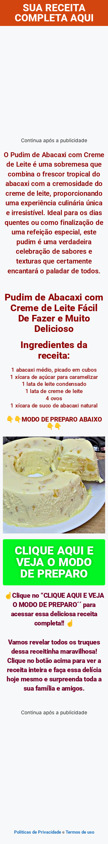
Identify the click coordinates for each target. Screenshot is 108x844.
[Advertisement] (54, 83)
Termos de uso (79, 832)
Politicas (22, 832)
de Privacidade (46, 832)
